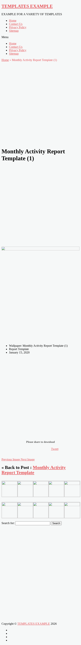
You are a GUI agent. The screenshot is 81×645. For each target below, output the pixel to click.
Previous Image (11, 459)
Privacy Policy (17, 27)
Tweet (54, 449)
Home (12, 20)
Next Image (28, 459)
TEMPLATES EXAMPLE (27, 6)
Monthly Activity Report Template (34, 470)
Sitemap (14, 30)
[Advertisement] (40, 103)
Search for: (8, 523)
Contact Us (15, 24)
